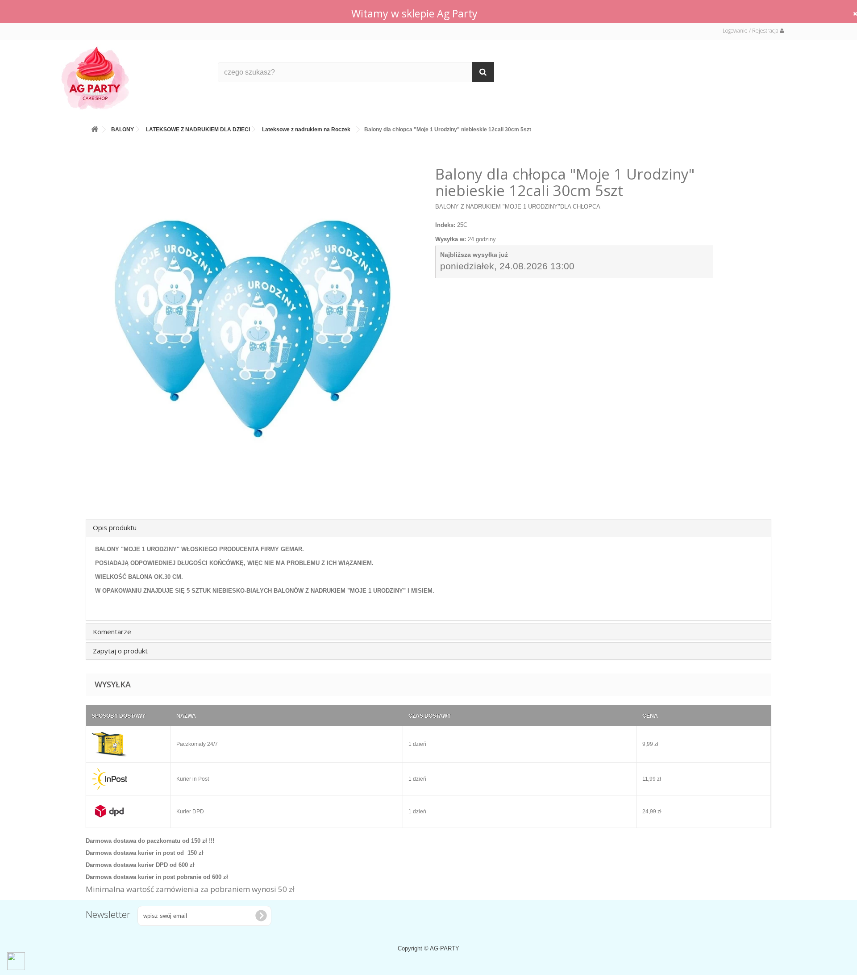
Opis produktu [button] (115, 527)
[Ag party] (132, 77)
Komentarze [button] (112, 631)
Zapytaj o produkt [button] (120, 650)
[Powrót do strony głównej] (94, 127)
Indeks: (445, 225)
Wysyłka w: (450, 239)
